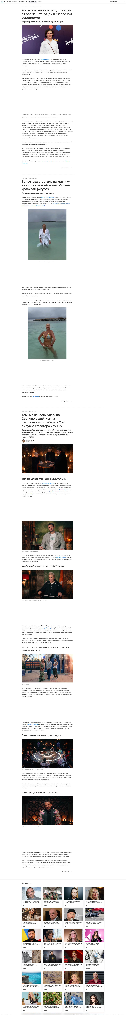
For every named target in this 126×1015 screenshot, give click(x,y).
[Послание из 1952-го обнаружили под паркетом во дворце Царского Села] (52, 981)
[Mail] (2, 1)
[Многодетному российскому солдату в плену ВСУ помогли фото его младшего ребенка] (52, 897)
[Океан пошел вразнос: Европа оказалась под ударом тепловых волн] (31, 981)
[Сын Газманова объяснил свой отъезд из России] (73, 897)
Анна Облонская (30, 440)
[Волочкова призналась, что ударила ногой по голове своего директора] (94, 981)
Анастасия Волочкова (47, 197)
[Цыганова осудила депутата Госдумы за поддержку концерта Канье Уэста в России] (94, 897)
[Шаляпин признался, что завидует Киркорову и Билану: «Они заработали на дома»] (52, 939)
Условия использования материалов (109, 1014)
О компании (6, 1014)
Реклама (11, 1014)
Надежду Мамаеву (45, 628)
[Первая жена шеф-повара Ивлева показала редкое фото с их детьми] (73, 918)
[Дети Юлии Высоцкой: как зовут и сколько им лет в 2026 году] (73, 939)
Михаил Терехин (61, 557)
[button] (47, 39)
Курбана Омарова (54, 492)
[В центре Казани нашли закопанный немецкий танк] (31, 960)
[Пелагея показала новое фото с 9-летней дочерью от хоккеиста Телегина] (73, 981)
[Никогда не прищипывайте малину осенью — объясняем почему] (52, 1002)
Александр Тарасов (32, 724)
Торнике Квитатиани (48, 483)
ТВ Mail (34, 411)
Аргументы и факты (38, 6)
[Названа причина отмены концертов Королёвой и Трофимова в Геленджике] (94, 939)
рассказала (35, 396)
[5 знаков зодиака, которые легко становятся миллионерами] (31, 1002)
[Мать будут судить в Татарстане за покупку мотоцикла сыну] (94, 918)
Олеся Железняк (45, 59)
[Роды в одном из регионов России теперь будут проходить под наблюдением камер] (73, 1002)
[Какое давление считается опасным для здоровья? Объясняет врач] (94, 960)
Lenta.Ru (35, 178)
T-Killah (30, 494)
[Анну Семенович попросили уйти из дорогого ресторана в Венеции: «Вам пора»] (73, 960)
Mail (2, 1014)
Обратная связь (121, 1014)
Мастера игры (63, 490)
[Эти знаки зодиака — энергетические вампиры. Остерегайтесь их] (31, 918)
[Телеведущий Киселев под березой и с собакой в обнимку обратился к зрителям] (52, 918)
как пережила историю (49, 161)
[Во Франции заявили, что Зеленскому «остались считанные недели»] (31, 939)
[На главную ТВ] (4, 1)
